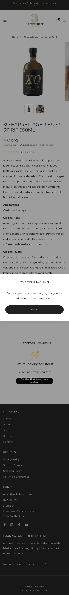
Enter (34, 309)
